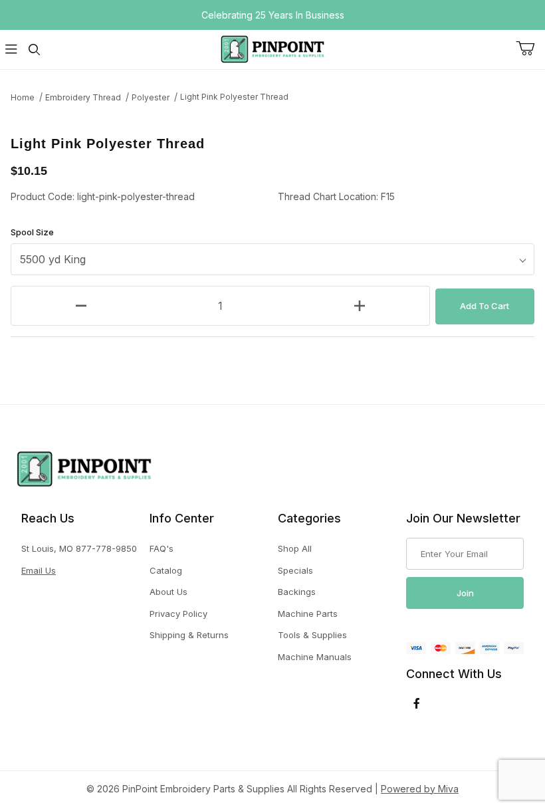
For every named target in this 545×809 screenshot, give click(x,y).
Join (465, 593)
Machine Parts (308, 613)
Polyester (150, 97)
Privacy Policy (178, 613)
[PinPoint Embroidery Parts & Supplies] (272, 48)
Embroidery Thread (83, 97)
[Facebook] (416, 703)
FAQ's (161, 548)
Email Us (38, 570)
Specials (295, 570)
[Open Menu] (11, 49)
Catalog (166, 570)
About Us (168, 591)
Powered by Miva (420, 788)
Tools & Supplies (312, 635)
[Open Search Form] (34, 49)
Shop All (295, 548)
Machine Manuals (315, 656)
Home (23, 97)
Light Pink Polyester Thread (234, 97)
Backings (297, 591)
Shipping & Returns (189, 635)
